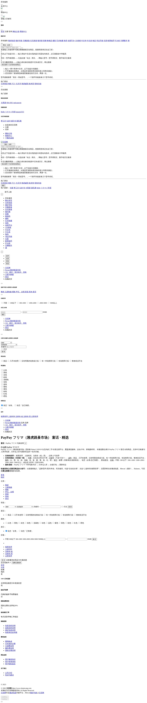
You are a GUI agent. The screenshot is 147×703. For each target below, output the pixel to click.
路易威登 (25, 84)
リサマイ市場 (10, 112)
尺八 (13, 84)
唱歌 (14, 292)
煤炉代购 (33, 693)
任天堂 (18, 84)
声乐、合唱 (20, 292)
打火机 (117, 41)
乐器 (105, 41)
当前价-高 (27, 416)
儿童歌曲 (8, 292)
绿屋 (12, 121)
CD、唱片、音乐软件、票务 (16, 272)
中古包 (83, 41)
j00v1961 (9, 103)
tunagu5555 (20, 112)
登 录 (3, 560)
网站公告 (15, 31)
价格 (7, 261)
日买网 (7, 268)
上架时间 (11, 416)
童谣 (27, 292)
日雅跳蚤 (26, 41)
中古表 (89, 41)
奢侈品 (49, 41)
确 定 (94, 539)
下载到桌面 (9, 138)
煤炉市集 (18, 41)
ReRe (3, 112)
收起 (2, 477)
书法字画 (99, 41)
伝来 (8, 121)
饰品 (94, 41)
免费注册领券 (16, 563)
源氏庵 (19, 121)
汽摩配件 (123, 41)
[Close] (2, 283)
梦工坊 (3, 121)
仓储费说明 (9, 646)
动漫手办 (71, 41)
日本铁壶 (4, 84)
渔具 (65, 41)
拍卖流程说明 (10, 626)
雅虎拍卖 (11, 41)
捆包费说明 (9, 648)
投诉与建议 (9, 675)
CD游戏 (78, 41)
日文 (5, 349)
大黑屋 (3, 103)
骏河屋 (40, 41)
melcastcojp (17, 103)
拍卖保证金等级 (11, 632)
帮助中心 (23, 31)
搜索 (3, 185)
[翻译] (22, 147)
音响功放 (37, 84)
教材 (3, 292)
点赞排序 (34, 416)
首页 (2, 31)
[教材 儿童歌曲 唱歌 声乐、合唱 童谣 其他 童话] (11, 507)
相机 (10, 84)
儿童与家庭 (9, 274)
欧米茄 (31, 84)
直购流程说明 (10, 628)
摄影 (54, 41)
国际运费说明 (10, 650)
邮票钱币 (111, 41)
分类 (7, 258)
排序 (7, 256)
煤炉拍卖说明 (10, 630)
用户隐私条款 (10, 664)
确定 (3, 314)
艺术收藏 (59, 41)
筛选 (7, 263)
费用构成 (8, 641)
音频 (44, 41)
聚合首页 (8, 200)
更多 (2, 475)
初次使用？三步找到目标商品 (11, 65)
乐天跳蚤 (33, 41)
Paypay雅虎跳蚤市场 (13, 270)
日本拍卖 (8, 203)
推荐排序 (4, 416)
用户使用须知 (10, 662)
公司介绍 (8, 673)
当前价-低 (19, 416)
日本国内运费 (10, 644)
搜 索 (3, 351)
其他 (31, 292)
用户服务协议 (10, 659)
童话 (7, 277)
